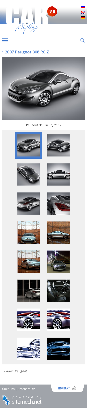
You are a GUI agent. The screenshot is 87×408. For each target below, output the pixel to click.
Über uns (8, 389)
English (83, 13)
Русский (83, 7)
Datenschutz (26, 389)
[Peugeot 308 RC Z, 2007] (43, 89)
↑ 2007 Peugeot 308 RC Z (25, 52)
